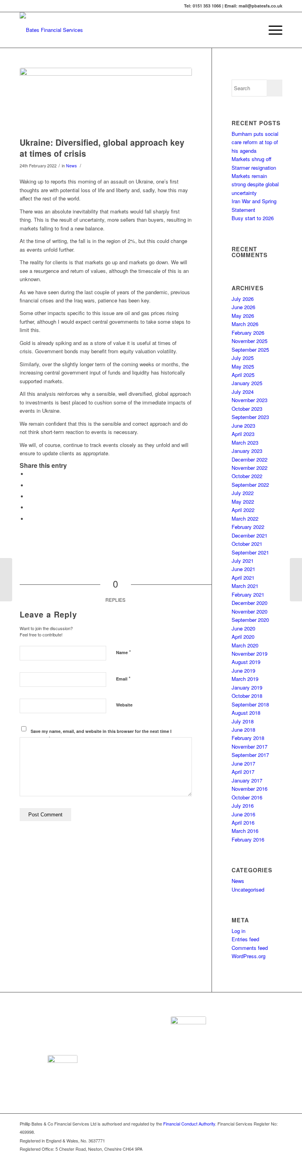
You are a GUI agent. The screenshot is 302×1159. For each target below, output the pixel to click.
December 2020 (249, 602)
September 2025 (250, 349)
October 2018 (247, 695)
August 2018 (246, 712)
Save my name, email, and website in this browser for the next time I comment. (101, 734)
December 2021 (249, 535)
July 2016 (243, 805)
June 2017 (243, 763)
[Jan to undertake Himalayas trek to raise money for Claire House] (296, 579)
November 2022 (249, 467)
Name (123, 652)
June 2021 (243, 569)
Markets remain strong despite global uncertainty (255, 184)
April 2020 (243, 636)
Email (123, 678)
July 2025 (243, 358)
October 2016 (247, 797)
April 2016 (243, 822)
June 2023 (243, 425)
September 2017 (250, 754)
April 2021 (243, 577)
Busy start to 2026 (253, 218)
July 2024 (243, 391)
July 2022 (243, 493)
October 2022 (247, 476)
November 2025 (249, 341)
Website (124, 705)
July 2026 (243, 298)
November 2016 (249, 788)
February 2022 (248, 526)
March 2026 (245, 324)
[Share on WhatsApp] (29, 496)
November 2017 (249, 746)
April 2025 (243, 374)
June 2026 (243, 307)
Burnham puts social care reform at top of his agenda (255, 142)
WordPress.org (248, 956)
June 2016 (243, 814)
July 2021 (243, 560)
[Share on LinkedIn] (29, 507)
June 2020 (243, 628)
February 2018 (248, 738)
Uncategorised (248, 889)
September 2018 (250, 704)
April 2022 (243, 510)
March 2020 (245, 645)
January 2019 (247, 687)
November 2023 (249, 400)
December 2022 (249, 459)
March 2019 (245, 678)
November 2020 (249, 611)
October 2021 (247, 543)
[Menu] (271, 30)
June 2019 (243, 670)
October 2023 (247, 408)
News (71, 166)
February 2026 (248, 332)
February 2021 (248, 594)
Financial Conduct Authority (189, 1123)
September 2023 (250, 417)
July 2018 (243, 721)
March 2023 (245, 442)
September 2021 (250, 552)
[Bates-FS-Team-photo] (106, 100)
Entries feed (245, 939)
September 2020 (250, 619)
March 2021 (245, 586)
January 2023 (247, 450)
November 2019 (249, 653)
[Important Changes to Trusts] (6, 579)
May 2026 (243, 315)
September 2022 (250, 484)
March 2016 (245, 830)
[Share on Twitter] (29, 485)
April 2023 (243, 434)
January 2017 (247, 780)
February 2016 (248, 839)
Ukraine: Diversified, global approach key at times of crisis (102, 147)
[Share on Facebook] (29, 474)
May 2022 (243, 501)
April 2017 (243, 771)
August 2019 (246, 662)
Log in (238, 931)
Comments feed (250, 947)
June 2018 (243, 729)
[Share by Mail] (29, 519)
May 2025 (243, 366)
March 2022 (245, 518)
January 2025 (247, 383)
